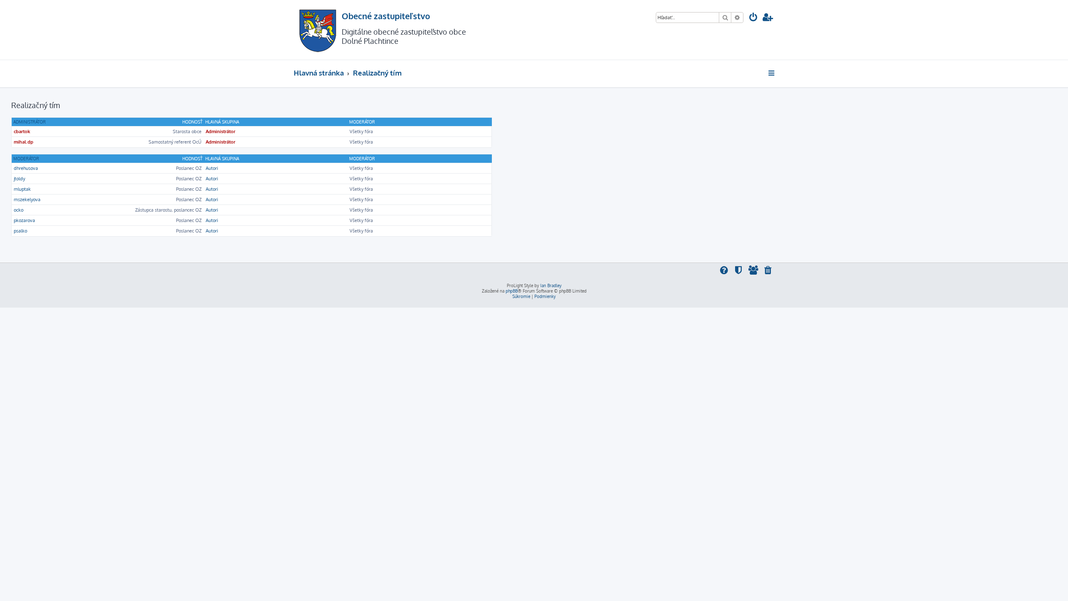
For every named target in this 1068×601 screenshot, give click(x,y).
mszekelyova (27, 199)
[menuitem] (753, 18)
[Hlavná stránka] (318, 30)
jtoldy (19, 179)
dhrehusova (26, 168)
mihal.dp (23, 142)
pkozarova (24, 220)
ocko (18, 210)
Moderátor (26, 158)
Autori (212, 168)
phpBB (512, 290)
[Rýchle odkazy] (772, 73)
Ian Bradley (551, 285)
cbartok (22, 131)
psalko (20, 231)
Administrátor (29, 121)
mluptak (22, 189)
